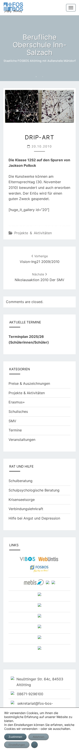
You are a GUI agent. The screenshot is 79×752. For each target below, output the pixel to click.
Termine (15, 430)
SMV (12, 421)
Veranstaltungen (22, 439)
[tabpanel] (39, 48)
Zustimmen (15, 736)
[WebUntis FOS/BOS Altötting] (48, 560)
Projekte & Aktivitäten (33, 233)
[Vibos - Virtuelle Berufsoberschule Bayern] (27, 560)
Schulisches (18, 411)
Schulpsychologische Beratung (34, 490)
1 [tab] (36, 77)
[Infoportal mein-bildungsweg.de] (47, 584)
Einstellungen (17, 744)
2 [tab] (43, 77)
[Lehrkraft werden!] (39, 649)
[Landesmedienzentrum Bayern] (34, 584)
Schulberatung (20, 481)
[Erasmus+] (39, 617)
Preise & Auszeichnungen (29, 383)
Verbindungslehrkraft (26, 509)
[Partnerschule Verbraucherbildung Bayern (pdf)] (39, 606)
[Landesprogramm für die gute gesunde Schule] (39, 628)
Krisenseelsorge (22, 499)
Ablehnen (38, 736)
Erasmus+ (17, 402)
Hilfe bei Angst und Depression (34, 518)
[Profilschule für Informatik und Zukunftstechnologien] (39, 639)
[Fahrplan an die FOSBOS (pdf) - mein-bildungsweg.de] (39, 596)
